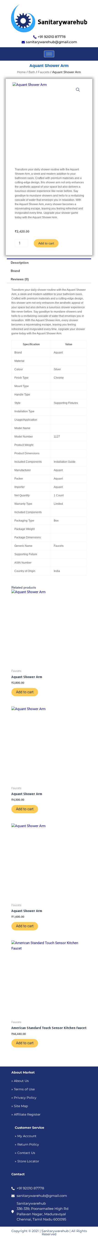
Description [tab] (20, 262)
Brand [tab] (15, 271)
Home (21, 72)
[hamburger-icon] (49, 54)
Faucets (43, 72)
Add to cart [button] (25, 692)
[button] (78, 90)
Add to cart (46, 243)
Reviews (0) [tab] (20, 279)
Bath (31, 72)
